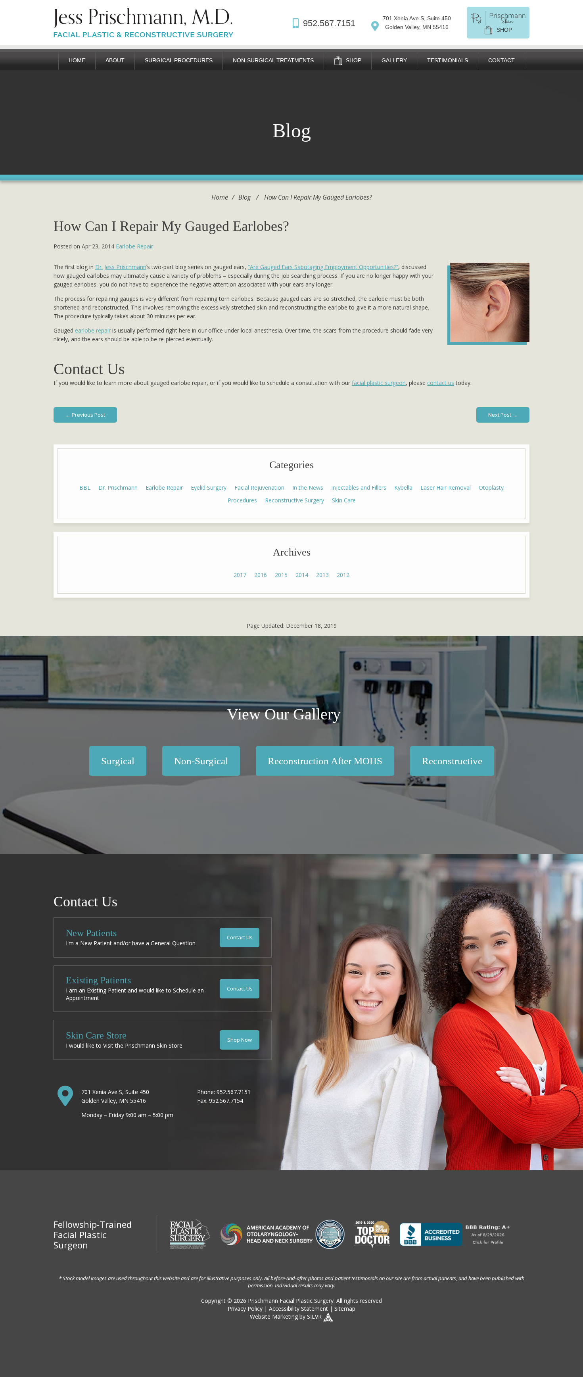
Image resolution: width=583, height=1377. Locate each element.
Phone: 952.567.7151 (224, 1092)
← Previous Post (85, 414)
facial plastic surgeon (379, 383)
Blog (244, 197)
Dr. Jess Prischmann (120, 267)
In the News (307, 487)
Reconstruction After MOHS (325, 761)
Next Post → (503, 414)
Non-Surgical (201, 761)
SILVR (314, 1316)
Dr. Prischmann (118, 487)
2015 (281, 575)
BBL (84, 487)
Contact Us (240, 937)
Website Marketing (274, 1316)
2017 (240, 575)
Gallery (394, 60)
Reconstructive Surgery (294, 500)
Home (77, 60)
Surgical (117, 761)
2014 (301, 575)
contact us (440, 383)
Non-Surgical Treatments (273, 60)
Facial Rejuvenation (259, 487)
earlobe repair (93, 330)
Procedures (242, 500)
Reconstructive (452, 761)
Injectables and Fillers (358, 487)
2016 (260, 575)
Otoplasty (491, 487)
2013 (322, 575)
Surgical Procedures (179, 60)
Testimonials (447, 60)
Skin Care (344, 500)
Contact (501, 60)
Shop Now (239, 1039)
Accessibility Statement (298, 1308)
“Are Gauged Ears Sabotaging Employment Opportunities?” (323, 267)
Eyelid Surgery (208, 487)
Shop (352, 60)
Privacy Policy (245, 1308)
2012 (343, 575)
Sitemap (344, 1308)
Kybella (403, 487)
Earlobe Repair (134, 246)
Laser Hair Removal (445, 487)
